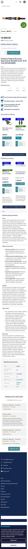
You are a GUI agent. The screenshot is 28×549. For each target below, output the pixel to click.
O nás (2, 483)
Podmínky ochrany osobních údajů (9, 489)
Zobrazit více (13, 454)
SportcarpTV (6, 476)
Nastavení (13, 540)
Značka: (6, 6)
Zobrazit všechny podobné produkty (13, 205)
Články (2, 494)
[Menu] (24, 1)
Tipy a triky (3, 510)
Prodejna (3, 497)
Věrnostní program (5, 502)
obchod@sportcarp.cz (8, 465)
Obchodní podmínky (5, 486)
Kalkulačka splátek (8, 39)
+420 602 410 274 (7, 468)
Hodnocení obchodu (13, 402)
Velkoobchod (4, 507)
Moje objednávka (5, 512)
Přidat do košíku (15, 51)
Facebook (5, 470)
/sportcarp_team (7, 473)
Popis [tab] (3, 210)
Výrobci (3, 491)
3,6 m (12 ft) (19, 385)
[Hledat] (16, 1)
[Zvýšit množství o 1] (6, 51)
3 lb (17, 392)
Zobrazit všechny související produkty (13, 153)
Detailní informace (5, 84)
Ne (16, 375)
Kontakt (3, 504)
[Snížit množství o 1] (6, 52)
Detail (18, 137)
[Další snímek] (25, 18)
